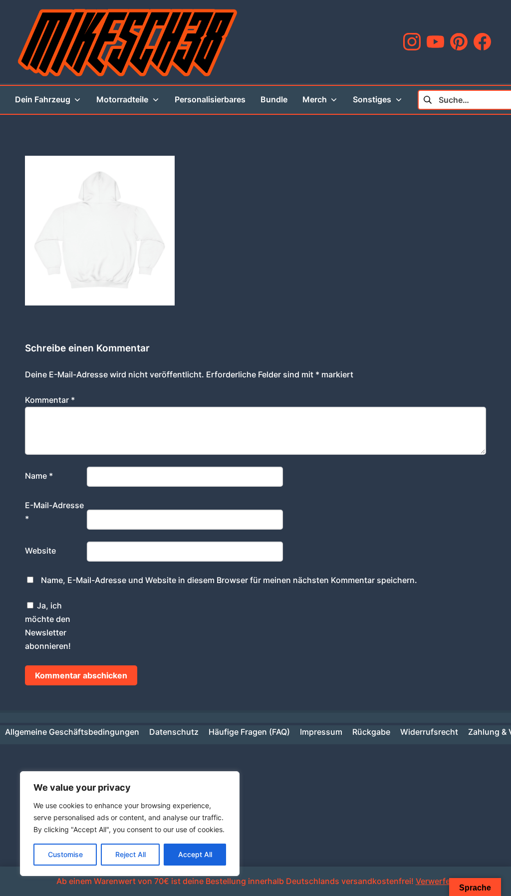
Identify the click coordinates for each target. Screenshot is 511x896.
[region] (130, 823)
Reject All (130, 854)
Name (39, 476)
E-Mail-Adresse (54, 512)
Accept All (195, 854)
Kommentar (50, 400)
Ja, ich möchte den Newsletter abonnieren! (48, 625)
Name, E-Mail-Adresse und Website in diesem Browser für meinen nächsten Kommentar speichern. (229, 580)
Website (40, 551)
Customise (65, 854)
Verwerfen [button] (435, 881)
